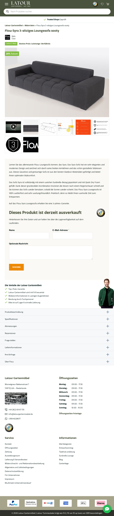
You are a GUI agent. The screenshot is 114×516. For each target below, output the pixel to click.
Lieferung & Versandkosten (16, 459)
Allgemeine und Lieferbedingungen (19, 467)
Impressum (9, 479)
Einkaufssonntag (66, 448)
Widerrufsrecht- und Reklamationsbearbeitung (24, 463)
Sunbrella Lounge (66, 456)
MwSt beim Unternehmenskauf (18, 483)
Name (12, 230)
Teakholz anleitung (67, 452)
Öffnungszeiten (11, 448)
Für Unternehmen (12, 475)
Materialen (29, 25)
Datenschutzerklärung (14, 471)
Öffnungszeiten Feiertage (70, 413)
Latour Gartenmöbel (14, 25)
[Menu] (6, 4)
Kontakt (8, 444)
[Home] (20, 4)
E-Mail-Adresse (61, 230)
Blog (61, 459)
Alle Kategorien (65, 444)
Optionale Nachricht (18, 243)
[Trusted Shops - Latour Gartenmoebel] (95, 4)
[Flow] (7, 37)
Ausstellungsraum (12, 456)
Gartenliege (64, 463)
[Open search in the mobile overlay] (57, 11)
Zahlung (8, 452)
